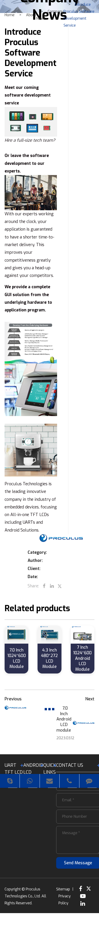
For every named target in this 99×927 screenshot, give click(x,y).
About (31, 15)
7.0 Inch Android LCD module (62, 719)
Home (10, 15)
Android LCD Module (33, 772)
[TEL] (69, 781)
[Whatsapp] (29, 781)
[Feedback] (89, 781)
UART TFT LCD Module (14, 772)
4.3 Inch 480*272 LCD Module (49, 658)
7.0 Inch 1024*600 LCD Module (16, 658)
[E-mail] (49, 781)
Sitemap (63, 889)
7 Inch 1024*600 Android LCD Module (82, 658)
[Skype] (10, 781)
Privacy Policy (64, 899)
